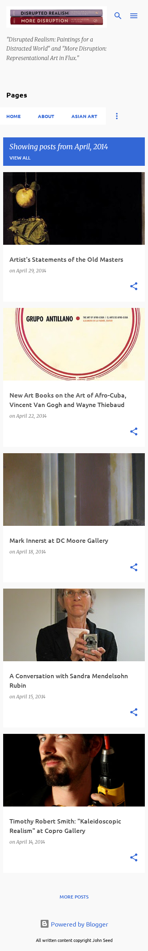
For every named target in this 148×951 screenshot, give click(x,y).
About (46, 116)
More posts (74, 896)
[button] (134, 286)
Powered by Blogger (78, 924)
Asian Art (84, 116)
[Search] (118, 15)
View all (19, 157)
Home (13, 116)
